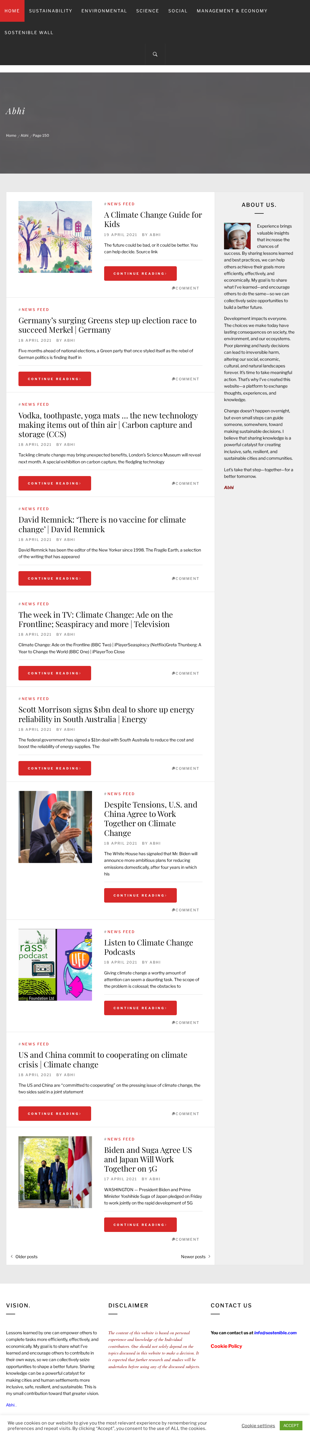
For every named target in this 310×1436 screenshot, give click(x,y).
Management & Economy (232, 10)
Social (178, 10)
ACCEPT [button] (291, 1425)
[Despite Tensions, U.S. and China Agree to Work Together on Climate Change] (55, 827)
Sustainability (50, 10)
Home (12, 10)
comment (188, 288)
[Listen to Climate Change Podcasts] (55, 965)
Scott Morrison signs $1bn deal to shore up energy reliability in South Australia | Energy (106, 714)
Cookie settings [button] (258, 1425)
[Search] (155, 54)
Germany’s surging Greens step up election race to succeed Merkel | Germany (107, 325)
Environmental (104, 10)
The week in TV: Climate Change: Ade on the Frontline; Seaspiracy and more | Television (95, 619)
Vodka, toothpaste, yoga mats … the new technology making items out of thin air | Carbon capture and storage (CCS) (108, 424)
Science (147, 10)
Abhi (155, 234)
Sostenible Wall (29, 32)
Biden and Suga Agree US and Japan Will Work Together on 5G (148, 1159)
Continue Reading (139, 273)
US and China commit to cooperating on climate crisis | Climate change (102, 1059)
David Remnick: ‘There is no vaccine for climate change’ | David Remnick (102, 524)
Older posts (26, 1256)
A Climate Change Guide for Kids (153, 219)
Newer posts (193, 1256)
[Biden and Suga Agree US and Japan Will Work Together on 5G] (55, 1172)
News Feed (121, 204)
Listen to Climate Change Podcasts (148, 947)
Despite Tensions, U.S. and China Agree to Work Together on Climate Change (150, 818)
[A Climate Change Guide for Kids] (55, 237)
